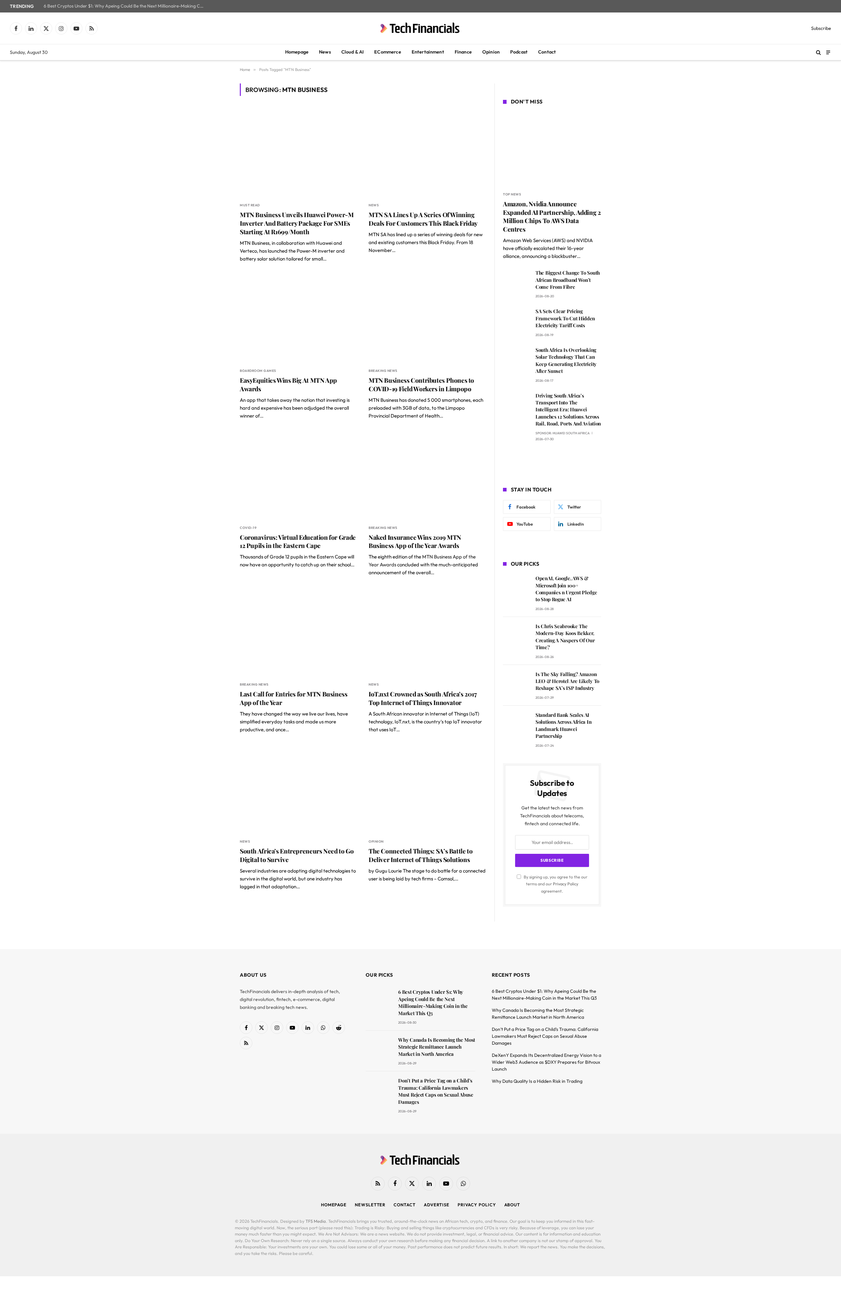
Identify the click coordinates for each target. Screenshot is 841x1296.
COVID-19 (248, 528)
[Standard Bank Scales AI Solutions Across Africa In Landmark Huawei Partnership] (516, 724)
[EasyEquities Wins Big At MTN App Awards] (298, 318)
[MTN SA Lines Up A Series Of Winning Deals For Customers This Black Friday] (427, 153)
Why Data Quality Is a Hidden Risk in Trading (537, 1081)
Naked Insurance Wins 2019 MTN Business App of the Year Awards (415, 541)
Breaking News (383, 371)
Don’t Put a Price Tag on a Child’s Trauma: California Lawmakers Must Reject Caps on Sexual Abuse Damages (435, 1091)
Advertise (436, 1204)
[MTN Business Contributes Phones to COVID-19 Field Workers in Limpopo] (427, 318)
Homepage (296, 52)
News (325, 52)
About (512, 1204)
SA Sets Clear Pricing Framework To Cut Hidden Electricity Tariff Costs (565, 318)
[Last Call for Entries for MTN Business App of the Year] (298, 632)
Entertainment (428, 52)
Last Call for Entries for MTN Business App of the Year (294, 698)
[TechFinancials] (420, 28)
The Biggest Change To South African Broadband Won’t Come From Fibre (567, 279)
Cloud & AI (352, 52)
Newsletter (370, 1204)
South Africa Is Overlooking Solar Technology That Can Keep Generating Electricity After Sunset (566, 360)
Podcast (519, 52)
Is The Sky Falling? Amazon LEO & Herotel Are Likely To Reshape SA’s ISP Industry (567, 681)
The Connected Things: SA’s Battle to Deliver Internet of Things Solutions (420, 855)
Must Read (250, 205)
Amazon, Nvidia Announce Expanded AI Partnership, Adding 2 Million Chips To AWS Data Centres (552, 216)
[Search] (818, 52)
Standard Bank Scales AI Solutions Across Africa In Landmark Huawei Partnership (563, 725)
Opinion (491, 52)
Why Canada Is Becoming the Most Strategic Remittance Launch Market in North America (436, 1046)
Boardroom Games (258, 371)
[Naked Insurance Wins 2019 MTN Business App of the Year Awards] (427, 475)
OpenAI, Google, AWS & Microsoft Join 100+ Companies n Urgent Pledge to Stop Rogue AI (566, 589)
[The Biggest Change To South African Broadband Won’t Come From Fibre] (516, 282)
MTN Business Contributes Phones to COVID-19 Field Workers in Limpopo (421, 384)
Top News (512, 194)
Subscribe (821, 28)
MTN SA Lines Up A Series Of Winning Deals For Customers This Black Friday (423, 219)
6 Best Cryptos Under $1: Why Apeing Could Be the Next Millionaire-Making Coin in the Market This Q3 (126, 6)
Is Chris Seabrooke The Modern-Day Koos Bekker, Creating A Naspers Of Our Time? (565, 636)
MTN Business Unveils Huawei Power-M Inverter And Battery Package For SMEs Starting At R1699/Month (297, 223)
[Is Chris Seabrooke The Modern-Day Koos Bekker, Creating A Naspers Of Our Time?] (516, 635)
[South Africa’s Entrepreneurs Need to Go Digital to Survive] (298, 789)
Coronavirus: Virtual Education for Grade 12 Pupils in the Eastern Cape (298, 541)
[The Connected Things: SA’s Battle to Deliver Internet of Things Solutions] (427, 789)
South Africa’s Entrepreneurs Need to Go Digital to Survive (296, 855)
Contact (547, 52)
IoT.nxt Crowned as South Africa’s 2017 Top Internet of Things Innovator (423, 698)
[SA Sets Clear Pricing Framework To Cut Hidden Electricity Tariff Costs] (516, 320)
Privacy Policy (565, 883)
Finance (463, 52)
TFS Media (316, 1221)
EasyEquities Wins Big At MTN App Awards (288, 384)
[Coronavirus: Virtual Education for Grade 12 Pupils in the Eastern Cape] (298, 475)
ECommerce (387, 52)
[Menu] (828, 52)
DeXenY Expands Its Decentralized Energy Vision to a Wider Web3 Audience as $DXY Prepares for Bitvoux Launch (546, 1062)
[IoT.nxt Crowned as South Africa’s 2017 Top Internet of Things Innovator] (427, 632)
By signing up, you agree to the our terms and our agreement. (555, 884)
